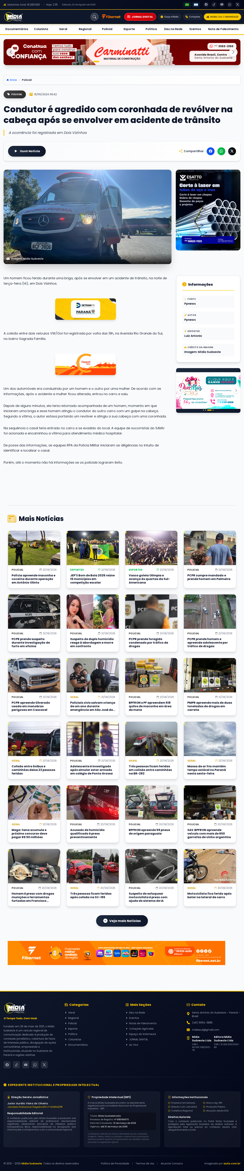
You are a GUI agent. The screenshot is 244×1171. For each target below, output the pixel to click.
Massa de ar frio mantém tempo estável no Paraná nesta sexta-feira (206, 770)
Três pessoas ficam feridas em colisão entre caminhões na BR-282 (150, 770)
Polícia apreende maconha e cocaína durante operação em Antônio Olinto (33, 579)
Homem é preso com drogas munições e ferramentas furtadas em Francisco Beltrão (33, 897)
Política (151, 29)
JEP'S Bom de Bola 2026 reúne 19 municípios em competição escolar (92, 579)
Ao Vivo (133, 1045)
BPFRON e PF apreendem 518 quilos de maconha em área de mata (150, 706)
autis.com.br (231, 1163)
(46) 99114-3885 (202, 1022)
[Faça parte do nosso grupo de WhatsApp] (86, 364)
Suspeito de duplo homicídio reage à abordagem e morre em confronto (92, 642)
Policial (107, 29)
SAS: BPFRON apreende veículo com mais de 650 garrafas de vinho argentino (209, 833)
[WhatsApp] (221, 151)
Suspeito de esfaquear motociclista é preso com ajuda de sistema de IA (148, 897)
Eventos (195, 29)
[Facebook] (211, 151)
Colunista (41, 29)
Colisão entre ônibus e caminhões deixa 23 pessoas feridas (33, 770)
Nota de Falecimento (223, 29)
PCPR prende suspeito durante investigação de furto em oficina (31, 642)
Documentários (16, 29)
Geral (63, 29)
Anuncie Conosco (172, 1163)
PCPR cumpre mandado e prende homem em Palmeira (208, 577)
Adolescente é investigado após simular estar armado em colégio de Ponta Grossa (91, 770)
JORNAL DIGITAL (138, 1039)
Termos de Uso (145, 1163)
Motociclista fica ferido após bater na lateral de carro (209, 895)
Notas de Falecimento (143, 1023)
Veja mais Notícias (125, 921)
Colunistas (74, 1039)
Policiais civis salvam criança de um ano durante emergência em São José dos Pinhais (92, 706)
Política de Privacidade (115, 1163)
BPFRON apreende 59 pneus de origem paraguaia (149, 831)
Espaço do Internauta (142, 1034)
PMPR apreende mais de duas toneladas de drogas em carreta (209, 706)
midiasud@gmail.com (205, 1030)
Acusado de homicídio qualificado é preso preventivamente (87, 833)
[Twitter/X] (232, 151)
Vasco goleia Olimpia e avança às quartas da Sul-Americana (149, 579)
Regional (85, 29)
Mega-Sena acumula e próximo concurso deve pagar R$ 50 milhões (29, 833)
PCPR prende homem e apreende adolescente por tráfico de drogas (207, 642)
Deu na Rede (173, 29)
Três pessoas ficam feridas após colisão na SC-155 (90, 895)
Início (13, 80)
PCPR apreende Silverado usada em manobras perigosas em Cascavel (31, 706)
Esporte (129, 29)
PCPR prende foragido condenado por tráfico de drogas (148, 642)
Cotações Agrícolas (141, 1028)
